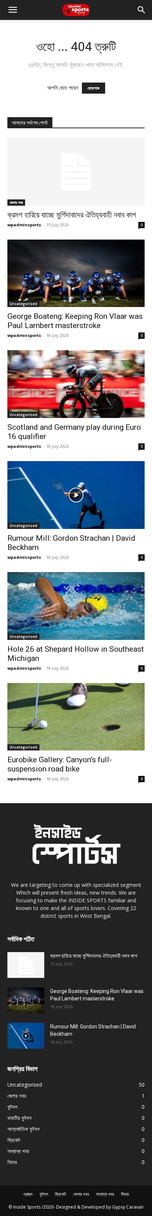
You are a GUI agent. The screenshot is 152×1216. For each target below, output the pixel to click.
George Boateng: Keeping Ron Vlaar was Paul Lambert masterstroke (75, 321)
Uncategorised (23, 303)
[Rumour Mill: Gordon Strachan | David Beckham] (76, 495)
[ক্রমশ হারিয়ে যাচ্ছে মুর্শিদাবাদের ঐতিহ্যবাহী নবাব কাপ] (76, 172)
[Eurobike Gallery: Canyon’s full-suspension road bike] (76, 717)
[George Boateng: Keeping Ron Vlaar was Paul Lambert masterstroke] (76, 273)
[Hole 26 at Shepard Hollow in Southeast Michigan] (76, 606)
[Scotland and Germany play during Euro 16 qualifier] (76, 384)
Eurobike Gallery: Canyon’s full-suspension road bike (59, 764)
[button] (141, 10)
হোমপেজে (93, 88)
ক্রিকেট (60, 1194)
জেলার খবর (16, 202)
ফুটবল (43, 1194)
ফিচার (125, 1194)
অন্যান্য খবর (105, 1194)
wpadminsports (24, 224)
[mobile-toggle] (12, 10)
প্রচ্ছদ (27, 1194)
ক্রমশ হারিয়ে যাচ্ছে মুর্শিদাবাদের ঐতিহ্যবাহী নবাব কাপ (71, 214)
